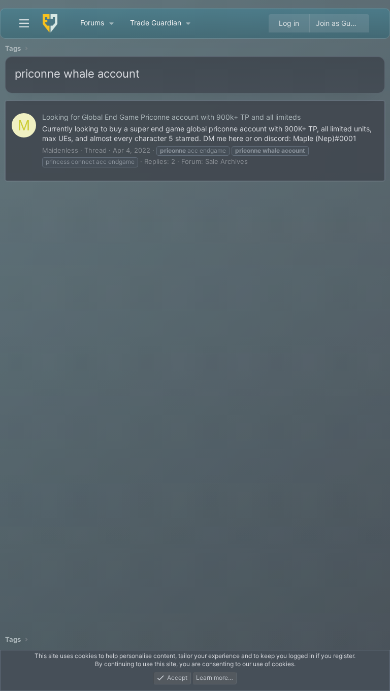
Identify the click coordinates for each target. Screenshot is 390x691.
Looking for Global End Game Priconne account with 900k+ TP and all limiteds (171, 117)
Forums (92, 22)
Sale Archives (226, 161)
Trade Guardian (155, 22)
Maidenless (60, 150)
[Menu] (24, 23)
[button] (111, 23)
